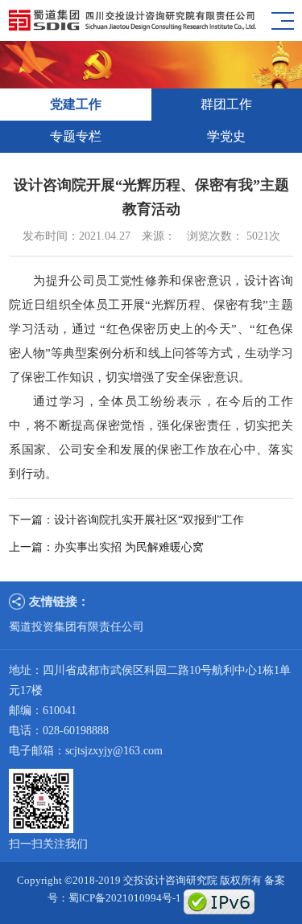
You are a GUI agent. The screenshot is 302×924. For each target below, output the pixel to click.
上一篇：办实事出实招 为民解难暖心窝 (106, 547)
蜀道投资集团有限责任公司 (76, 627)
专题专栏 (75, 136)
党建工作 (75, 104)
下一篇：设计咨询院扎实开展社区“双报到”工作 (126, 520)
